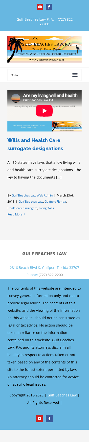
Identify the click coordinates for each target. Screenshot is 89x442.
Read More (14, 214)
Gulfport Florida (55, 201)
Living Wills (46, 208)
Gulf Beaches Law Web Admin (32, 195)
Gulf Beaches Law (31, 201)
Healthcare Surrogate (22, 208)
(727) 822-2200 (51, 274)
